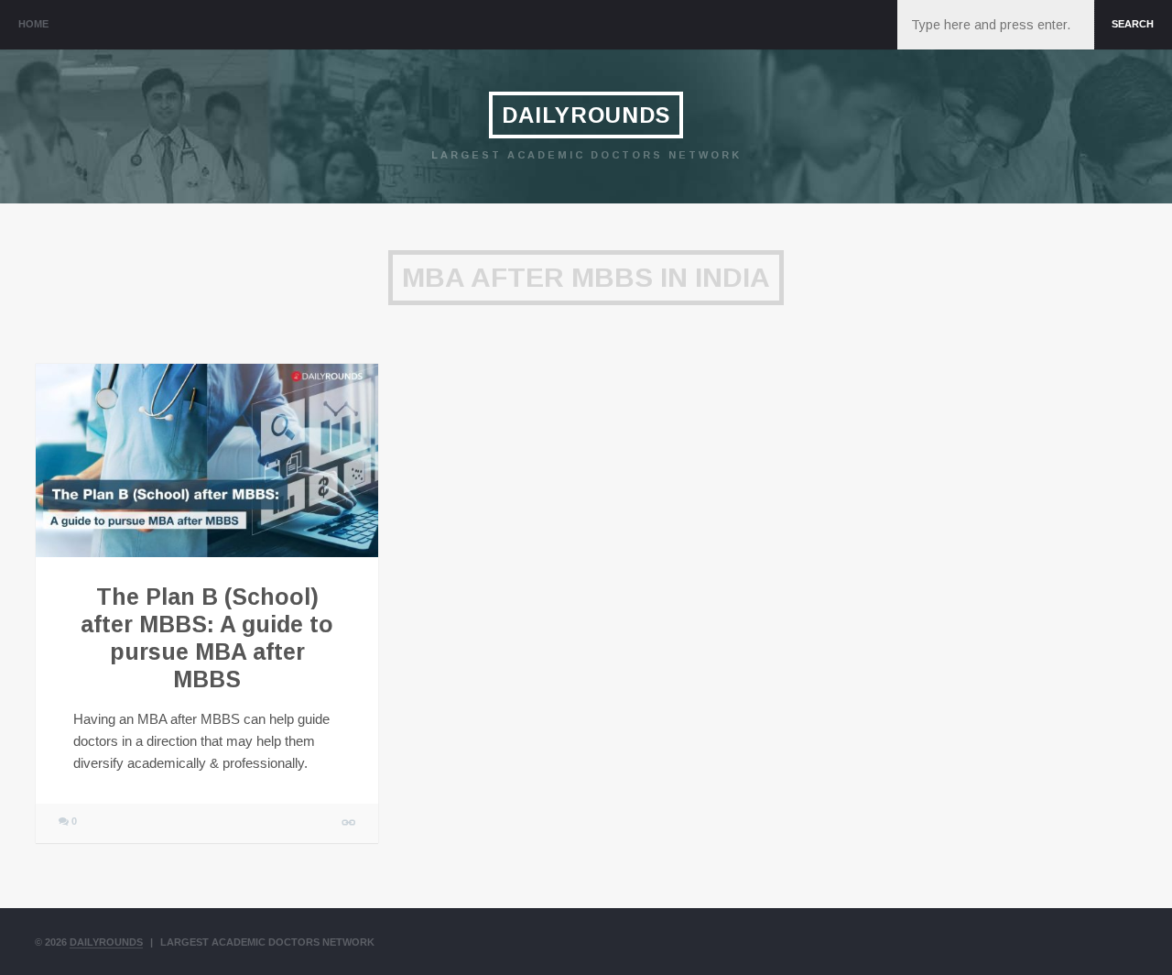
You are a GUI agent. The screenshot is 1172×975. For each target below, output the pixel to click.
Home (33, 23)
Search (1133, 23)
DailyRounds (586, 115)
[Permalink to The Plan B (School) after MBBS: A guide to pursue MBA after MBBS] (207, 460)
